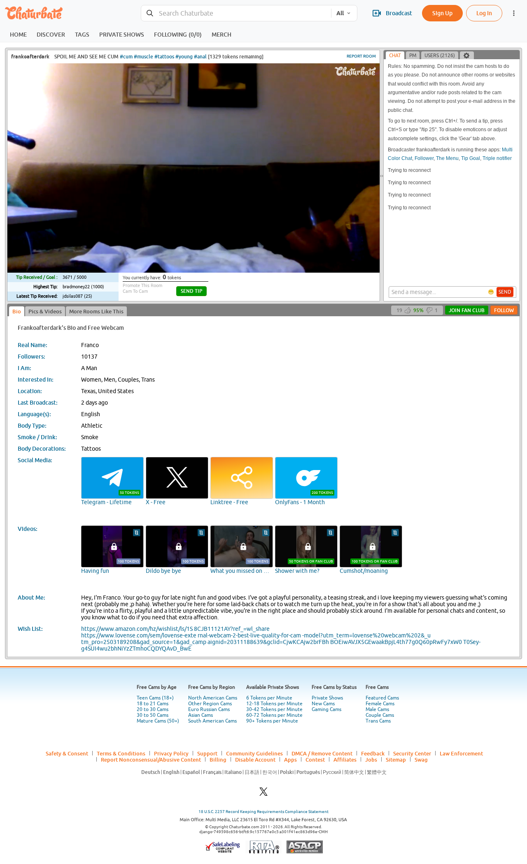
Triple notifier (497, 158)
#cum (126, 56)
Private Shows (327, 698)
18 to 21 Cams (152, 703)
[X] (263, 794)
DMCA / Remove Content (321, 753)
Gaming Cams (326, 709)
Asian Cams (200, 715)
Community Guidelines (254, 753)
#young (184, 56)
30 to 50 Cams (152, 715)
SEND (505, 292)
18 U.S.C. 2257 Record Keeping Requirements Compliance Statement (263, 811)
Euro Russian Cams (209, 709)
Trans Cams (378, 721)
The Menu (447, 158)
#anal (200, 56)
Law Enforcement (461, 753)
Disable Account (255, 759)
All (340, 13)
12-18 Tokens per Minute (274, 703)
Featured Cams (382, 698)
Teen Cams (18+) (155, 698)
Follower (424, 158)
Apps (290, 759)
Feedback (373, 753)
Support (207, 753)
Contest (315, 759)
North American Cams (212, 698)
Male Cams (377, 709)
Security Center (412, 753)
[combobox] (236, 13)
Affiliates (345, 759)
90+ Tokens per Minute (272, 721)
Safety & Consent (67, 753)
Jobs (371, 759)
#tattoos (164, 56)
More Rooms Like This (96, 311)
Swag (421, 759)
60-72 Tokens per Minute (274, 715)
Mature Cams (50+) (158, 721)
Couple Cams (380, 715)
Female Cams (380, 703)
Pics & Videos (45, 311)
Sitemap (396, 759)
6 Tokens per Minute (269, 698)
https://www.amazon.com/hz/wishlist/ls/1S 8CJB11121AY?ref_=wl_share (175, 628)
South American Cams (212, 721)
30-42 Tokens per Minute (274, 709)
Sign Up (442, 12)
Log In (484, 12)
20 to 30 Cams (152, 709)
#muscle (143, 56)
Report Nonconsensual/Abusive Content (151, 759)
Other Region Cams (210, 703)
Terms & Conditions (121, 753)
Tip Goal (470, 158)
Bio (16, 311)
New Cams (323, 703)
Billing (218, 759)
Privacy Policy (171, 753)
